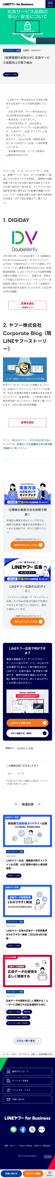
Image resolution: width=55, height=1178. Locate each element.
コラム (13, 1054)
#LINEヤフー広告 (25, 748)
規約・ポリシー (11, 1145)
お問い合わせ (11, 1173)
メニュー (50, 6)
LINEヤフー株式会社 (42, 1145)
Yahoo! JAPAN (25, 1145)
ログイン (50, 1175)
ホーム (5, 1054)
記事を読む (27, 305)
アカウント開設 (33, 1173)
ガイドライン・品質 (27, 1054)
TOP (49, 1156)
